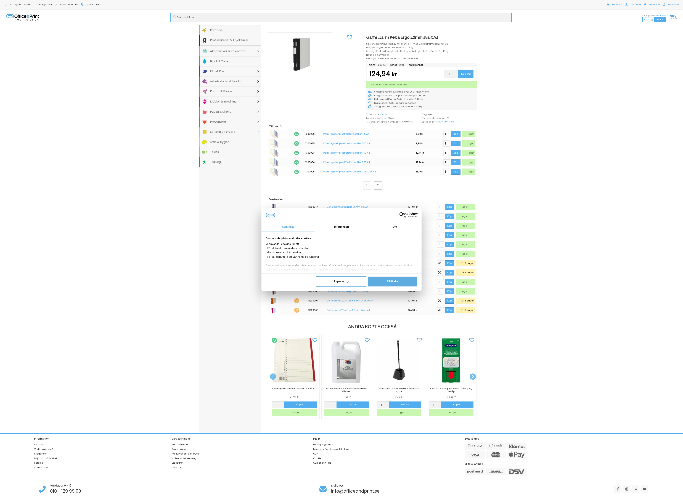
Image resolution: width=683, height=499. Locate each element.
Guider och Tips (322, 462)
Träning (215, 162)
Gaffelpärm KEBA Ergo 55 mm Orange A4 (350, 300)
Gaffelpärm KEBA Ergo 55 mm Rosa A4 (348, 310)
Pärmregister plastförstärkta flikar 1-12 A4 (346, 152)
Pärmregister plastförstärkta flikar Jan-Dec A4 (349, 171)
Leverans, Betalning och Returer (331, 449)
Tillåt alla (392, 281)
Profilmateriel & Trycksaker (229, 40)
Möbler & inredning (223, 101)
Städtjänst (177, 462)
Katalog (38, 462)
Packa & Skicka (220, 112)
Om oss (38, 444)
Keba (383, 114)
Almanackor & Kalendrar (227, 51)
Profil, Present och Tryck (185, 453)
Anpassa (338, 281)
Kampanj (216, 30)
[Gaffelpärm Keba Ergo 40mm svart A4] (311, 53)
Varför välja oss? (43, 449)
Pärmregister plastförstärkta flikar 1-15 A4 (346, 162)
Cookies (318, 458)
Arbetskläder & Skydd (225, 81)
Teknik (214, 152)
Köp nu (466, 74)
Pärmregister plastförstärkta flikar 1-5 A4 (346, 134)
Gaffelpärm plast (445, 121)
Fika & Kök (217, 71)
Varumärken (41, 467)
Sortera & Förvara (222, 132)
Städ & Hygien (219, 142)
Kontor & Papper (222, 91)
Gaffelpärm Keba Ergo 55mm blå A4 (347, 207)
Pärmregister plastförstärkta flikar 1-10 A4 (346, 143)
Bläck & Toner (220, 61)
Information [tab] (341, 226)
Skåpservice (179, 449)
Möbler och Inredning (184, 458)
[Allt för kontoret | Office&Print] (22, 17)
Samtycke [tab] (288, 226)
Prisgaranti (40, 453)
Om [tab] (395, 226)
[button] (349, 37)
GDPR (316, 453)
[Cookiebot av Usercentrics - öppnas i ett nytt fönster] (402, 215)
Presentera (218, 122)
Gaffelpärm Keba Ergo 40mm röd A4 (348, 291)
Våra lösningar (180, 444)
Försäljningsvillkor (323, 444)
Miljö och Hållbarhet (45, 458)
